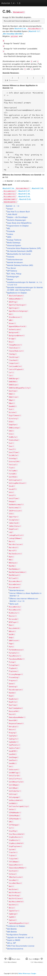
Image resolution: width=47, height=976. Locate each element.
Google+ (33, 973)
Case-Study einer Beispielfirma (19, 223)
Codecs (10, 234)
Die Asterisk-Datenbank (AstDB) (19, 251)
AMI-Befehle (12, 931)
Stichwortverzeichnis (15, 948)
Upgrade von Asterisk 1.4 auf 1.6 (20, 937)
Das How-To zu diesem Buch (18, 211)
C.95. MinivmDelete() (10, 960)
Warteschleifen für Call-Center (19, 254)
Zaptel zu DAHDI (13, 940)
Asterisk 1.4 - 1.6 (10, 3)
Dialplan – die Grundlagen (17, 217)
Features (10, 256)
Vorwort (10, 208)
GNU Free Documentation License (20, 946)
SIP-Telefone (12, 271)
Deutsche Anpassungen (16, 220)
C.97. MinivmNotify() (37, 960)
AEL (8, 228)
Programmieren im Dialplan (18, 225)
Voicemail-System (14, 245)
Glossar (10, 279)
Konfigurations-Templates (17, 934)
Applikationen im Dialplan (17, 292)
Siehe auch (14, 604)
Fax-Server (11, 268)
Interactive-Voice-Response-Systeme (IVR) (24, 248)
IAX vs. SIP (11, 943)
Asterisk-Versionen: (17, 590)
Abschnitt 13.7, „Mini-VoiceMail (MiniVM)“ (22, 32)
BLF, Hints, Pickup (14, 273)
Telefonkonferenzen (15, 259)
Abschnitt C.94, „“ (28, 28)
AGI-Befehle (12, 929)
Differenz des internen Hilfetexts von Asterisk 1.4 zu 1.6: (24, 599)
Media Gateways (13, 242)
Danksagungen (13, 276)
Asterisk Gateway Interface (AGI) (20, 265)
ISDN (9, 237)
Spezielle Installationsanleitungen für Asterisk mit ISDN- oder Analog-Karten (25, 288)
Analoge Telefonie (14, 240)
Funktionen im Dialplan (16, 926)
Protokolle (11, 231)
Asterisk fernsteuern (15, 262)
